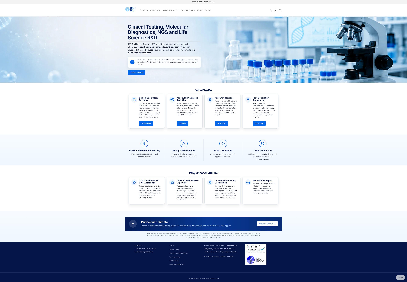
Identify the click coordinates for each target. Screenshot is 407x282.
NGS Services (187, 10)
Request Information (267, 224)
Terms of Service (175, 257)
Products (154, 10)
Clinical (143, 10)
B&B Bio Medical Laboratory (200, 278)
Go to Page (221, 123)
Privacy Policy (174, 261)
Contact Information (176, 264)
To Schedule (146, 123)
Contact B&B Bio (136, 72)
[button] (144, 10)
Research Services (169, 10)
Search (171, 246)
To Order (182, 123)
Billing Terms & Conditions (178, 253)
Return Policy (174, 249)
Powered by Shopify (213, 278)
